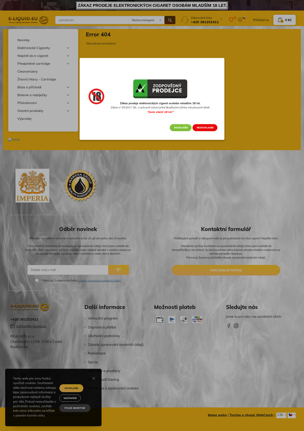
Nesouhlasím (205, 127)
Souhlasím (181, 127)
